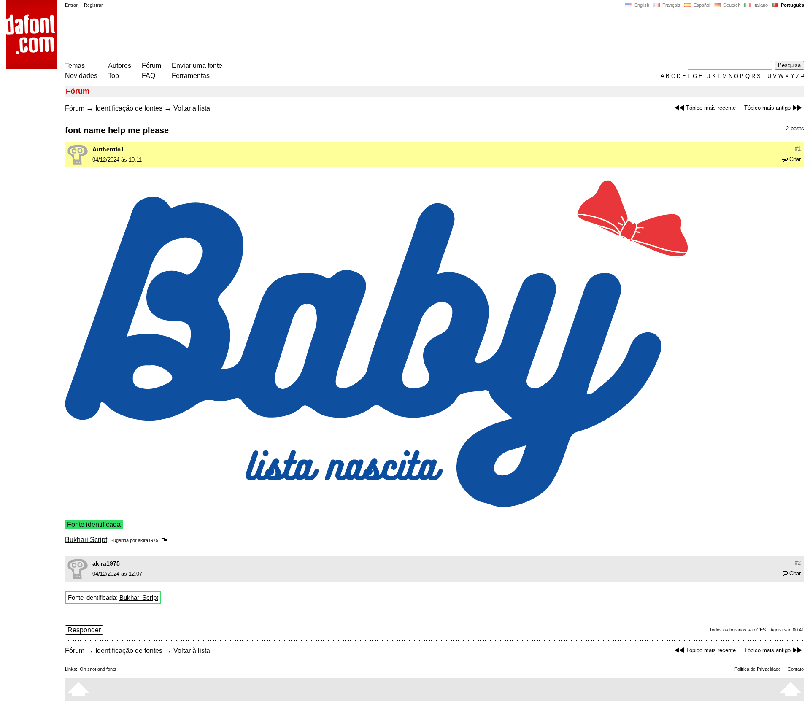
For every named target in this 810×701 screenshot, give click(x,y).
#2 (798, 563)
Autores (119, 65)
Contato (796, 668)
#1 (798, 149)
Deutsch (731, 5)
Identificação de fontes (128, 108)
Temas (75, 65)
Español (701, 5)
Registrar (93, 5)
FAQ (148, 75)
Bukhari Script (86, 539)
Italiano (760, 5)
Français (671, 5)
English (641, 5)
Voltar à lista (191, 108)
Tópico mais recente (711, 108)
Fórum (151, 65)
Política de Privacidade (757, 668)
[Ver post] (166, 540)
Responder (84, 630)
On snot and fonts (98, 668)
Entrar (71, 5)
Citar (795, 159)
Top (113, 75)
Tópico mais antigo (767, 108)
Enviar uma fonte (197, 65)
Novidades (81, 75)
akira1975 (148, 540)
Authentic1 (108, 149)
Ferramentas (191, 75)
